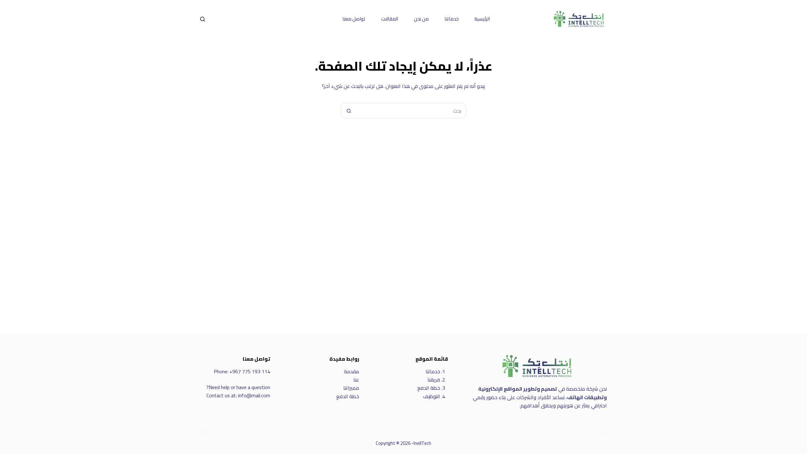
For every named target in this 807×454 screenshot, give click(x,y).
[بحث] (202, 19)
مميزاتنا (351, 388)
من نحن (421, 18)
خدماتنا (451, 18)
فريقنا (433, 379)
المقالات (389, 18)
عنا (356, 379)
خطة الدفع (428, 388)
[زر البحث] (348, 111)
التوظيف (431, 396)
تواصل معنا (353, 18)
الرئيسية (482, 18)
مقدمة (351, 371)
